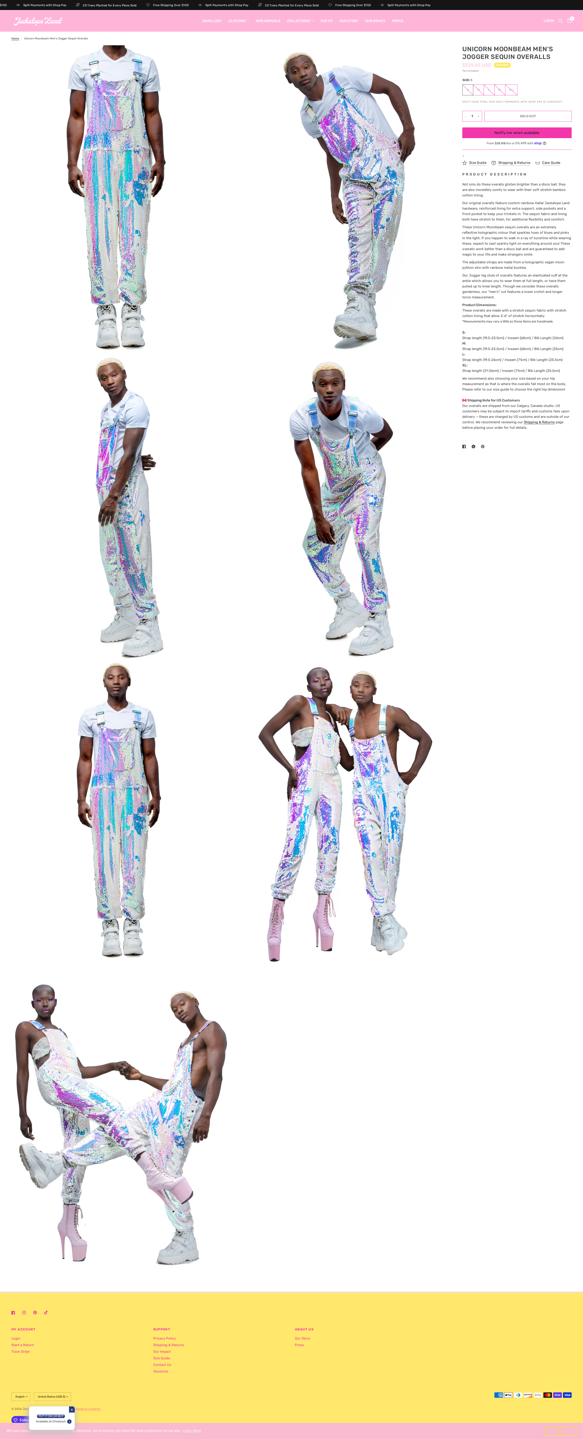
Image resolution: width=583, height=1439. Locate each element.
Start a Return (22, 1345)
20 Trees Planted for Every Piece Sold (48, 5)
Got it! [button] (560, 1431)
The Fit (326, 21)
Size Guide (161, 1358)
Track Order (20, 1352)
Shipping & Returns (168, 1345)
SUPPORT (162, 1329)
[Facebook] (16, 1313)
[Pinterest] (38, 1313)
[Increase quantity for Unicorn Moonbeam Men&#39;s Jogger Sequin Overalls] (478, 116)
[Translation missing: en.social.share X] (474, 446)
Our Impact (375, 21)
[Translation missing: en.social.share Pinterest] (483, 446)
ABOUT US (304, 1329)
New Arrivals (268, 21)
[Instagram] (27, 1313)
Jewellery (212, 21)
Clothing (237, 21)
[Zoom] (220, 55)
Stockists (160, 1371)
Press (397, 21)
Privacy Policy (164, 1338)
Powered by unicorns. (86, 1409)
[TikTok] (49, 1312)
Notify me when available (517, 132)
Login (15, 1338)
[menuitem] (212, 21)
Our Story (349, 21)
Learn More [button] (192, 1431)
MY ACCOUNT (23, 1329)
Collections (298, 21)
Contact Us (162, 1365)
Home (15, 38)
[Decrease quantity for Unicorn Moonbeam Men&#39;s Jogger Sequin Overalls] (466, 116)
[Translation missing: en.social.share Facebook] (465, 446)
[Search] (560, 21)
